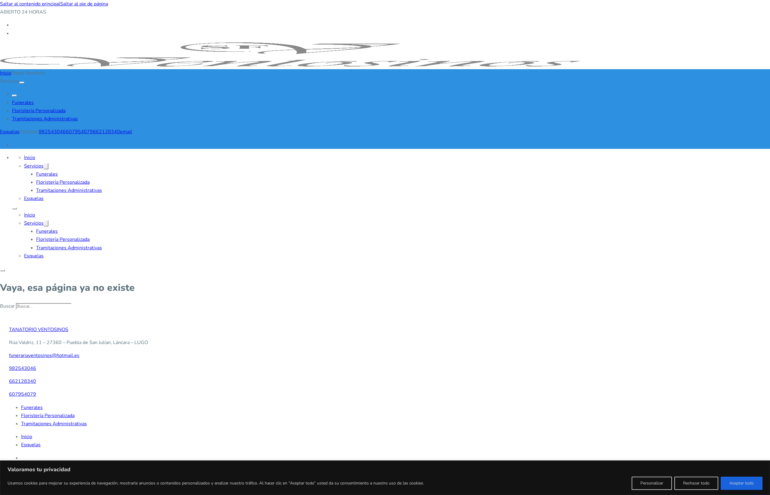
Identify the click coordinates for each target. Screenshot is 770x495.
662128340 (106, 131)
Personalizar (651, 483)
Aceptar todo (741, 483)
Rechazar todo (696, 483)
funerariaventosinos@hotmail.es (44, 355)
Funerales (23, 102)
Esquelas (10, 131)
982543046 (52, 131)
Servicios (34, 166)
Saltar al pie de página (84, 4)
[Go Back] (14, 96)
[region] (385, 477)
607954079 (79, 131)
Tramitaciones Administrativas (45, 118)
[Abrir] (2, 270)
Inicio (5, 73)
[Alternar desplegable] (22, 83)
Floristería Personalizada (39, 110)
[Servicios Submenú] (46, 166)
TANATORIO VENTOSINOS (38, 329)
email (126, 131)
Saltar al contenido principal (30, 4)
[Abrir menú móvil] (14, 208)
